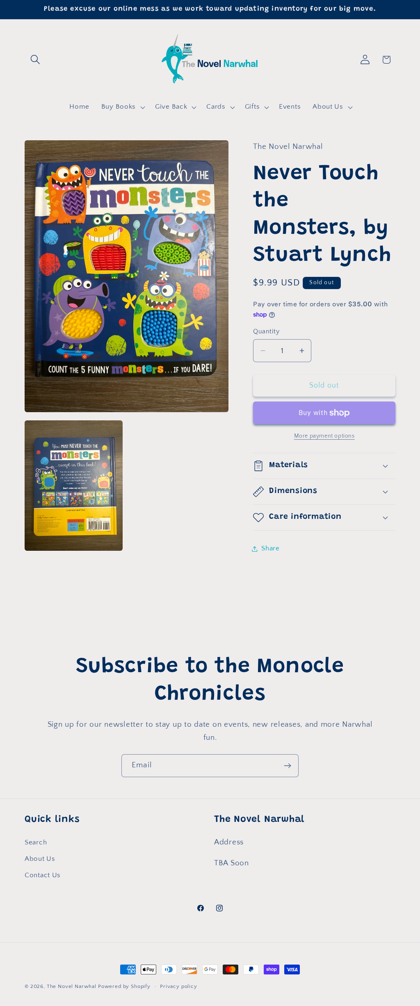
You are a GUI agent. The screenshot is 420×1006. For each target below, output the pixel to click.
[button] (35, 60)
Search (36, 842)
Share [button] (270, 548)
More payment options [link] (324, 436)
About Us (40, 858)
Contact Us (43, 875)
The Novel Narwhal (71, 986)
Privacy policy (178, 986)
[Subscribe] (287, 765)
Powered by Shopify (124, 986)
